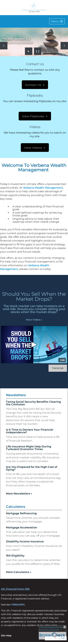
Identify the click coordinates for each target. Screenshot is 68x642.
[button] (57, 21)
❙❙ (38, 51)
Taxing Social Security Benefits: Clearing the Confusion (33, 403)
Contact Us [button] (33, 84)
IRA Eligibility (15, 555)
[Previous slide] (3, 45)
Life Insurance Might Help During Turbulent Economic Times (28, 448)
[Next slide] (64, 45)
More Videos (34, 320)
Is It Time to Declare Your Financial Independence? (29, 431)
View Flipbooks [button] (33, 116)
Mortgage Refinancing (21, 513)
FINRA (15, 604)
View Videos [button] (33, 147)
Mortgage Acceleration (21, 527)
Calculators (15, 507)
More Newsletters (19, 493)
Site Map (6, 635)
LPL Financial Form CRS (15, 588)
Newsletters (16, 395)
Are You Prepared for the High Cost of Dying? (31, 468)
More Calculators (18, 572)
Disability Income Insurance (25, 541)
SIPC (22, 604)
